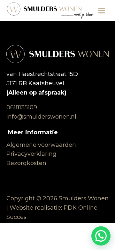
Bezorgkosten (26, 163)
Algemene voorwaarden (41, 144)
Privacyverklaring (31, 153)
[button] (101, 236)
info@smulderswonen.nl (41, 116)
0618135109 (21, 107)
